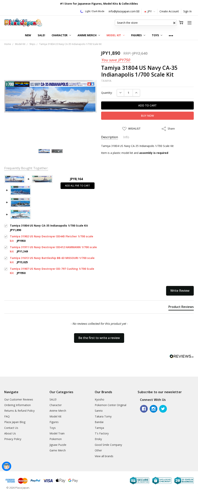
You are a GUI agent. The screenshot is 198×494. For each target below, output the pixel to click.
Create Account (169, 11)
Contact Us (11, 428)
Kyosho (99, 399)
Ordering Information (17, 405)
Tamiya (99, 428)
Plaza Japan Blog (14, 422)
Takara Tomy (103, 416)
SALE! (41, 35)
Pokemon (56, 439)
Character (60, 35)
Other (98, 450)
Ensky (98, 439)
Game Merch (58, 450)
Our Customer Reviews (18, 399)
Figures (137, 35)
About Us (10, 433)
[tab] (181, 307)
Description (109, 137)
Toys (156, 35)
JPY (149, 11)
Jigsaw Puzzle (58, 445)
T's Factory (102, 433)
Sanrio (99, 410)
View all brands (104, 456)
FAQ (7, 416)
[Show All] (171, 35)
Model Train (57, 433)
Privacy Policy (12, 439)
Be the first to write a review (99, 338)
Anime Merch (87, 35)
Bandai (99, 422)
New (28, 35)
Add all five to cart (77, 185)
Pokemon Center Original (110, 405)
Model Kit (114, 35)
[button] (174, 23)
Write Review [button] (179, 290)
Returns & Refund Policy (19, 410)
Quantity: (106, 92)
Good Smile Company (108, 445)
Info (126, 137)
